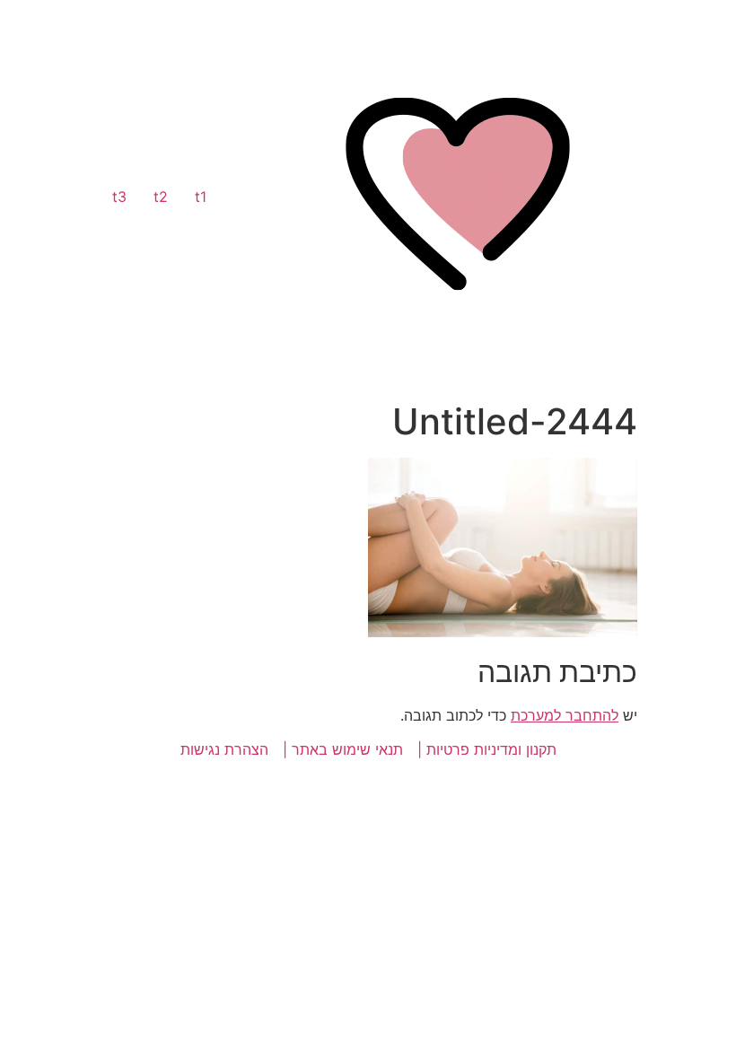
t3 (119, 197)
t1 (200, 197)
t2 (160, 197)
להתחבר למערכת (564, 715)
